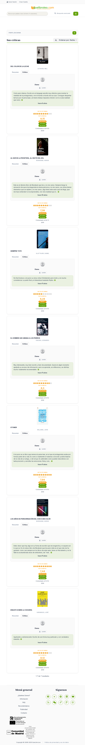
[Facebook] (48, 696)
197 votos (42, 484)
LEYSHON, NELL (43, 68)
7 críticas (42, 306)
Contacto (24, 713)
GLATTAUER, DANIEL (42, 253)
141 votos (42, 393)
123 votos (42, 123)
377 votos (42, 215)
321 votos (42, 576)
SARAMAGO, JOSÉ (42, 612)
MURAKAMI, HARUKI (42, 160)
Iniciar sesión (12, 2)
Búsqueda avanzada (63, 13)
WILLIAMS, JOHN (42, 430)
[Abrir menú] (75, 14)
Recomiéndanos (23, 706)
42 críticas (42, 578)
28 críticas (42, 125)
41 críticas (42, 217)
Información (24, 699)
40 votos (42, 303)
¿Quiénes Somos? (24, 695)
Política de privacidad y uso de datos (57, 742)
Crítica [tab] (24, 72)
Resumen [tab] (15, 72)
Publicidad (23, 709)
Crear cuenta (23, 2)
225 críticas (42, 664)
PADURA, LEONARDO (42, 340)
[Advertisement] (44, 23)
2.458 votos (42, 662)
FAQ (23, 702)
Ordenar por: (66, 40)
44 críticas (42, 486)
